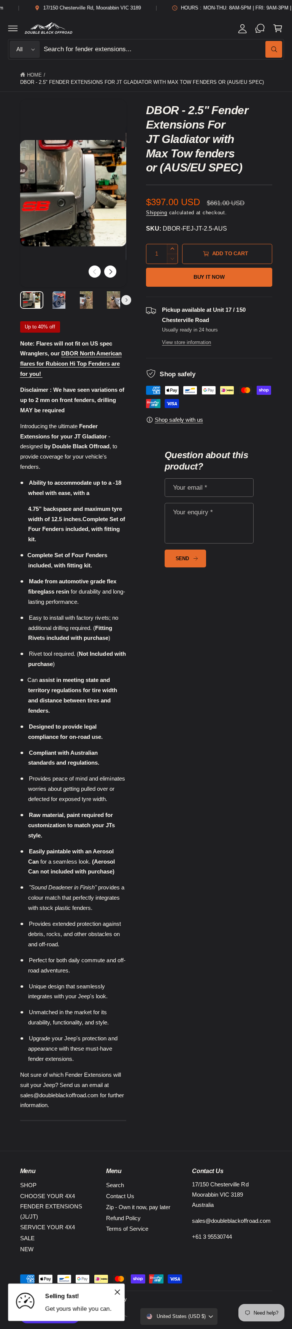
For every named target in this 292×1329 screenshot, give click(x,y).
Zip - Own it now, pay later (138, 1207)
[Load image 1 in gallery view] (31, 300)
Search (115, 1185)
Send (182, 558)
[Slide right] (110, 271)
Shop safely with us (179, 419)
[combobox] (163, 49)
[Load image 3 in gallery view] (86, 300)
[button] (13, 28)
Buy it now (209, 277)
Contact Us (120, 1196)
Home (34, 75)
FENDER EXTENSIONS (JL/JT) (51, 1211)
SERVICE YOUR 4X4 (47, 1227)
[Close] (117, 1292)
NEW (26, 1249)
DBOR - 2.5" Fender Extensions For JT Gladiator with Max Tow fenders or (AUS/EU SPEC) (142, 82)
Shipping (156, 212)
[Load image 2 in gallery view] (58, 300)
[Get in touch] (260, 28)
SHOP (28, 1185)
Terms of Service (127, 1228)
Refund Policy (123, 1218)
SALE (27, 1238)
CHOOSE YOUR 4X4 (47, 1196)
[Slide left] (95, 271)
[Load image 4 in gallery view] (113, 300)
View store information (186, 342)
